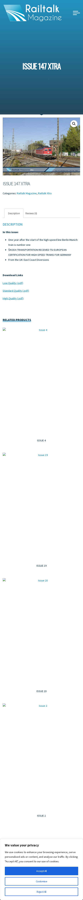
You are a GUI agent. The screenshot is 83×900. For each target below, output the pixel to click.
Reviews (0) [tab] (31, 213)
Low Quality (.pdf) (13, 283)
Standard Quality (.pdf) (16, 290)
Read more (41, 380)
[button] (73, 123)
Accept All (41, 871)
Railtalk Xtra (45, 193)
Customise (41, 881)
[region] (41, 869)
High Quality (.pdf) (13, 298)
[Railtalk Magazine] (33, 12)
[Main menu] (76, 13)
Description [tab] (14, 213)
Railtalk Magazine (27, 193)
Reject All (41, 891)
